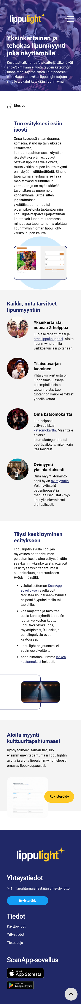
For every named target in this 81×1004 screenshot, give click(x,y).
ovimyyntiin (60, 481)
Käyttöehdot (16, 926)
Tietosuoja (15, 943)
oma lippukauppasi (48, 339)
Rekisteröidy (59, 796)
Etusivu (19, 105)
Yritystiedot (15, 935)
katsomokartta (45, 430)
